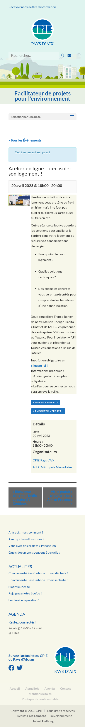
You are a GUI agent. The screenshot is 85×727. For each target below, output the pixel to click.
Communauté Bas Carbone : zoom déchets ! (38, 573)
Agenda (16, 614)
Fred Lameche (36, 716)
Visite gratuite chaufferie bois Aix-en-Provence (59, 497)
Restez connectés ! (22, 622)
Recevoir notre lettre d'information (32, 7)
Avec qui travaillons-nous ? (26, 539)
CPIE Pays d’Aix (43, 460)
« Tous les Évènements (25, 140)
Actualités (20, 566)
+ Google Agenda (45, 402)
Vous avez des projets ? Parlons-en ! (33, 545)
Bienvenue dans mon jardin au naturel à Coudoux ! (25, 497)
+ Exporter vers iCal (48, 411)
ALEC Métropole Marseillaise (52, 467)
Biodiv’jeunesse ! (20, 587)
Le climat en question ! (23, 600)
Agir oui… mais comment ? (25, 532)
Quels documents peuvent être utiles (34, 552)
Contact (65, 688)
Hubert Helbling (43, 721)
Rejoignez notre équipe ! (25, 593)
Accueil (15, 688)
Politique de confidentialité (40, 699)
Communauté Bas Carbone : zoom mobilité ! (38, 580)
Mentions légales (40, 694)
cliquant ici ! (39, 365)
